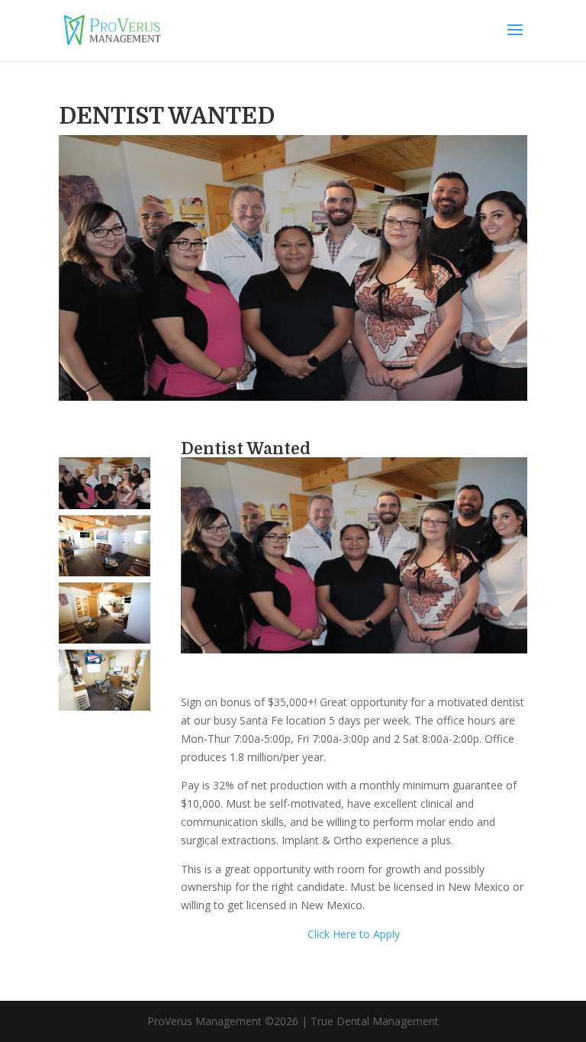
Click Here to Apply (353, 934)
